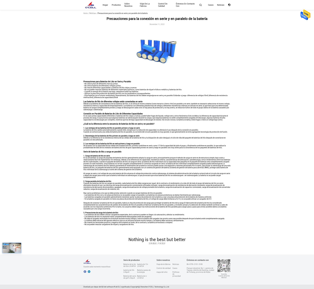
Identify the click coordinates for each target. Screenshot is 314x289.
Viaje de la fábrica (145, 5)
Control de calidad (162, 5)
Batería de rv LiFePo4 (142, 277)
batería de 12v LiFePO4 (142, 265)
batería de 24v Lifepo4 (128, 271)
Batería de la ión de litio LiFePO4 (129, 265)
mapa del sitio (162, 272)
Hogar (105, 5)
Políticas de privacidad (176, 274)
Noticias (220, 5)
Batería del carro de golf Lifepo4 (129, 277)
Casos (210, 5)
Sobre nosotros (128, 5)
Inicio (85, 13)
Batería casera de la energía (143, 271)
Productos (116, 5)
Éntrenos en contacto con (185, 5)
